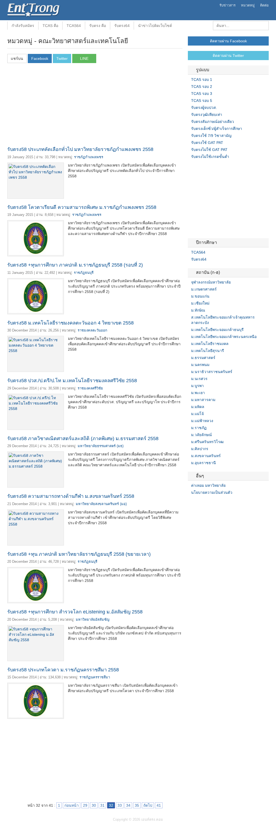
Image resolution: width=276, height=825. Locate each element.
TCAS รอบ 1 (201, 79)
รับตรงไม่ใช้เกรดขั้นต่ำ (210, 156)
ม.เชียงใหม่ (200, 303)
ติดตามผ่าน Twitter (228, 55)
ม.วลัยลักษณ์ (201, 435)
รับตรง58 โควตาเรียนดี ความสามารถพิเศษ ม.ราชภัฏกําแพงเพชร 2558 (81, 207)
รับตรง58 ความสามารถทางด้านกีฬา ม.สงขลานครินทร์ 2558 (70, 496)
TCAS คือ (50, 25)
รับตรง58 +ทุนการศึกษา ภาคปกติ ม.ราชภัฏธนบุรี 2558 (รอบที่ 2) (75, 265)
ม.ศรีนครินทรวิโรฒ (207, 442)
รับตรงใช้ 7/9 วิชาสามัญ (211, 135)
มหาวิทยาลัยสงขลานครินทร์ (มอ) (101, 504)
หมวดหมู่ (248, 5)
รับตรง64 (122, 25)
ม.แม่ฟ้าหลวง (202, 421)
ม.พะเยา (198, 393)
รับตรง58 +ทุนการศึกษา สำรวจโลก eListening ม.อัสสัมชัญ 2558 (75, 612)
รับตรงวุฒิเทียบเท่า (206, 114)
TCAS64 (74, 25)
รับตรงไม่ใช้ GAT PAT (209, 149)
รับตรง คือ (97, 25)
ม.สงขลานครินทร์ (206, 456)
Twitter (196, 503)
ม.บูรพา (197, 386)
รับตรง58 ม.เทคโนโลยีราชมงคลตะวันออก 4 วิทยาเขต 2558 (70, 323)
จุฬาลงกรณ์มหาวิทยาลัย (211, 282)
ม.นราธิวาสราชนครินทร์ (211, 372)
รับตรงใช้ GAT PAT (207, 142)
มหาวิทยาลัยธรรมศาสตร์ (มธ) (100, 446)
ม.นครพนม (200, 365)
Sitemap (209, 503)
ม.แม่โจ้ (197, 414)
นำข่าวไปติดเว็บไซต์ (155, 25)
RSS (203, 503)
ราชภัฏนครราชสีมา (95, 677)
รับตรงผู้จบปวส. (204, 107)
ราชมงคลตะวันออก (92, 330)
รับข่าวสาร (227, 5)
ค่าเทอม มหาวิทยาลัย (208, 485)
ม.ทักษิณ (198, 310)
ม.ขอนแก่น (200, 296)
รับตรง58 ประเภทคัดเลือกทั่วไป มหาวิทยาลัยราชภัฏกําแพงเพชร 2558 (80, 149)
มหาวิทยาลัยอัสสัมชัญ (92, 619)
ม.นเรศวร (199, 379)
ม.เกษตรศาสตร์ (204, 289)
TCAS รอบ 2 (201, 86)
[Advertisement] (94, 106)
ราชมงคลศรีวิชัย (90, 388)
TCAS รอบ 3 (201, 93)
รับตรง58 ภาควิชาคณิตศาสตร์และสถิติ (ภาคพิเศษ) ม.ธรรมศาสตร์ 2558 (82, 438)
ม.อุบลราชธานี (203, 463)
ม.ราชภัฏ (198, 428)
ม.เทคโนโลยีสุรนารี (207, 350)
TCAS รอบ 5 (201, 100)
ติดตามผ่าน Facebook (228, 41)
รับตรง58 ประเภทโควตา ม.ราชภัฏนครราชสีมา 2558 (63, 669)
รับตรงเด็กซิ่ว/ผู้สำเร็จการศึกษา (216, 128)
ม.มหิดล (197, 407)
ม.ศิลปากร (199, 449)
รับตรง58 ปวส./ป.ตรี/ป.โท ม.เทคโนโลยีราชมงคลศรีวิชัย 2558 (72, 380)
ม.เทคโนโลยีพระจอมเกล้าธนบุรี (217, 329)
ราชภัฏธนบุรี (84, 273)
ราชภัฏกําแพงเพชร (88, 157)
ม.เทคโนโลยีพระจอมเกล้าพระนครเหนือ (224, 336)
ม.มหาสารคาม (203, 400)
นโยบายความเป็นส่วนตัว (211, 492)
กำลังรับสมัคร (23, 25)
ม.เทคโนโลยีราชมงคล (210, 343)
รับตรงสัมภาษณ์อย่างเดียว (212, 121)
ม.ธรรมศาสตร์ (203, 357)
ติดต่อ (264, 5)
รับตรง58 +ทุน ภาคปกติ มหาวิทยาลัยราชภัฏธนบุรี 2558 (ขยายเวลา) (79, 554)
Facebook (190, 503)
